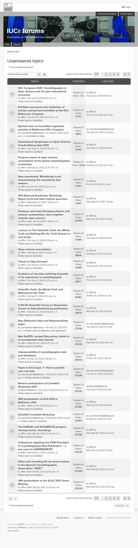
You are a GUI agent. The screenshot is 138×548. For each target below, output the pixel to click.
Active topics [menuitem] (127, 14)
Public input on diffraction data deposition (46, 330)
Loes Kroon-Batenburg (32, 133)
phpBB (21, 524)
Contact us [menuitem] (78, 518)
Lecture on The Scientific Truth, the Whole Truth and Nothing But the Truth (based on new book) (44, 233)
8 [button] (124, 74)
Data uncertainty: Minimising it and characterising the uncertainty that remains (39, 180)
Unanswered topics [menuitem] (106, 14)
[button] (96, 74)
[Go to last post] (95, 92)
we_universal (19, 527)
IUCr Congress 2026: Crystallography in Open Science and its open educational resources (42, 91)
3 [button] (110, 74)
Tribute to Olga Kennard (32, 261)
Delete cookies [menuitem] (95, 518)
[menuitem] (10, 530)
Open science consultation (34, 249)
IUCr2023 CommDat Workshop (36, 414)
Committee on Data (35, 136)
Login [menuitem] (128, 7)
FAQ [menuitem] (7, 44)
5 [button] (118, 74)
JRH (23, 98)
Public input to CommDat (30, 101)
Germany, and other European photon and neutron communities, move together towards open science (44, 214)
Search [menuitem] (17, 44)
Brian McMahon (28, 390)
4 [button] (114, 74)
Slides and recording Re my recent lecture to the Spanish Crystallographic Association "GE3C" (43, 465)
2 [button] (106, 74)
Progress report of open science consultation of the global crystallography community (44, 161)
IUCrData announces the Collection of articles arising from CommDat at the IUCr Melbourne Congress (43, 110)
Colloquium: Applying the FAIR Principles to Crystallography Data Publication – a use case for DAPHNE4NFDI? (43, 446)
